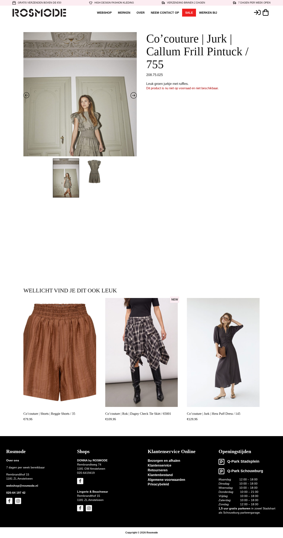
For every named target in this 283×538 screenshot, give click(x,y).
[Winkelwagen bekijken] (267, 12)
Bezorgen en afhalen (164, 460)
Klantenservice (159, 465)
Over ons (12, 460)
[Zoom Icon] (80, 117)
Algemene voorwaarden (166, 479)
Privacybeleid (158, 484)
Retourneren (158, 470)
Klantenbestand (160, 475)
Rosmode (152, 532)
